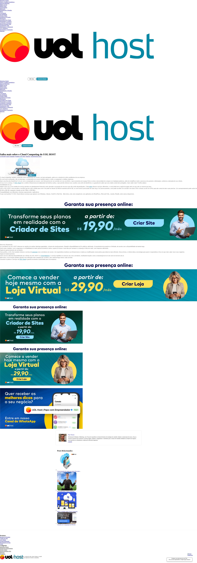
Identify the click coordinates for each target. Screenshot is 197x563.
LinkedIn (70, 441)
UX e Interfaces (4, 28)
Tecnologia (33, 156)
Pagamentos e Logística (5, 21)
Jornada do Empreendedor (6, 548)
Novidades (2, 554)
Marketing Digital (4, 0)
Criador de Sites (4, 538)
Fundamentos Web (4, 25)
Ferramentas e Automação (6, 29)
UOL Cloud (18, 183)
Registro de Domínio (5, 537)
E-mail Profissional (4, 541)
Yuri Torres (38, 156)
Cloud (1, 544)
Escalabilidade (3, 14)
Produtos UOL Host (20, 156)
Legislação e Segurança (5, 22)
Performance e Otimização (6, 27)
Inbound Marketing (4, 3)
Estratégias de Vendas (5, 17)
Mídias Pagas (3, 6)
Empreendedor (3, 7)
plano (90, 186)
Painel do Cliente (42, 79)
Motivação (2, 9)
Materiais (2, 31)
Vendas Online (3, 16)
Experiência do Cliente (5, 20)
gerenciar (35, 252)
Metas (1, 11)
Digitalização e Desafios (6, 10)
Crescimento (3, 13)
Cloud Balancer (45, 256)
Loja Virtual (3, 540)
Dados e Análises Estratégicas (7, 2)
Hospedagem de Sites (5, 542)
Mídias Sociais (3, 4)
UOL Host (31, 79)
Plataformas (3, 18)
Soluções (28, 156)
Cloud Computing (10, 156)
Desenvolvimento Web (5, 24)
